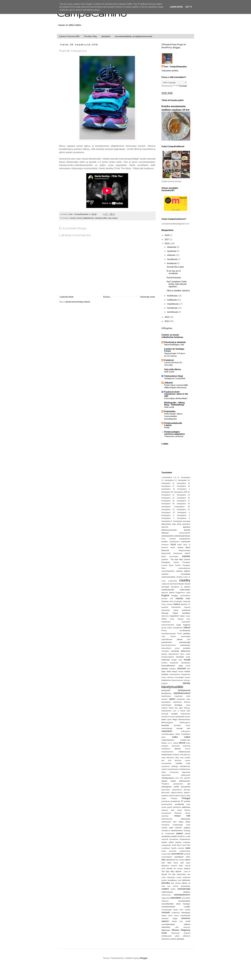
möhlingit (174, 766)
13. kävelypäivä (181, 480)
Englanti (165, 595)
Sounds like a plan (175, 267)
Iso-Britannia (185, 630)
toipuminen (171, 877)
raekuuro (164, 810)
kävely (186, 683)
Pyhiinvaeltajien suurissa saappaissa (174, 433)
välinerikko (165, 927)
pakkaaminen (184, 781)
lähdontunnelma (184, 719)
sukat (187, 848)
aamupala (186, 521)
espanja (179, 598)
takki (163, 863)
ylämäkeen (165, 939)
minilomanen (166, 754)
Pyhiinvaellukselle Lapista (173, 424)
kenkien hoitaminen (169, 663)
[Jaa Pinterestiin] (113, 214)
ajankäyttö (186, 524)
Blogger (143, 958)
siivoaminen (173, 839)
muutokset (165, 766)
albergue (165, 533)
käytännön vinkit (182, 696)
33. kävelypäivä (180, 512)
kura (174, 680)
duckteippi (165, 587)
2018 (167, 235)
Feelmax (165, 601)
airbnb (179, 524)
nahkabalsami (185, 766)
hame (176, 610)
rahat (172, 810)
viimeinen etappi (169, 918)
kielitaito (164, 669)
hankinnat (186, 610)
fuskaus (170, 604)
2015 (167, 317)
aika (174, 524)
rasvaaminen (166, 813)
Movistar (178, 760)
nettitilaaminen (184, 769)
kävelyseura (166, 693)
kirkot (169, 671)
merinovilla (176, 746)
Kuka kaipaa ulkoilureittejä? (175, 398)
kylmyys (187, 680)
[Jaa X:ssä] (108, 214)
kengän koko (176, 660)
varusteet (175, 897)
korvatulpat (179, 677)
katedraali (165, 660)
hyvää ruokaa (166, 628)
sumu (163, 851)
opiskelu (187, 778)
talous (176, 863)
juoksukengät (184, 642)
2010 (185, 492)
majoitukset (166, 731)
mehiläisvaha (185, 740)
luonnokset (165, 717)
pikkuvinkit (165, 793)
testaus (187, 868)
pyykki (169, 807)
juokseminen (166, 642)
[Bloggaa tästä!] (106, 214)
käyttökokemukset (182, 693)
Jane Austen (168, 636)
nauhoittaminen (173, 769)
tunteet (164, 880)
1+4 (174, 477)
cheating (179, 577)
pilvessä (172, 796)
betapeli (180, 547)
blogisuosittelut (184, 550)
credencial (165, 584)
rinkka (187, 822)
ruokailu (164, 828)
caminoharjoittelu (167, 571)
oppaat (164, 781)
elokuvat (164, 593)
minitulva (176, 755)
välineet (187, 924)
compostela (172, 581)
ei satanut (185, 587)
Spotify (174, 848)
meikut (175, 743)
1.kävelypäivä (166, 477)
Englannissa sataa (183, 593)
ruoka (188, 825)
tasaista (174, 866)
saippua (187, 828)
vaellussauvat (167, 892)
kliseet (180, 671)
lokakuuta (172, 247)
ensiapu (174, 595)
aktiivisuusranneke (169, 530)
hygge (178, 625)
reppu (181, 822)
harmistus (165, 616)
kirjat (163, 671)
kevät (188, 666)
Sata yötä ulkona (172, 369)
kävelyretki (165, 690)
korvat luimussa (167, 677)
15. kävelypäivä (179, 483)
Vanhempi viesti (147, 297)
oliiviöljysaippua (167, 778)
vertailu (187, 910)
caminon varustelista (175, 574)
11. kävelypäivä (184, 477)
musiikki (179, 763)
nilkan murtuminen (169, 772)
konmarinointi (175, 674)
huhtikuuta (172, 300)
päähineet (186, 807)
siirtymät (164, 839)
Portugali (186, 798)
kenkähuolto (185, 663)
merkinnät (186, 746)
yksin (177, 936)
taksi (169, 863)
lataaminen (181, 699)
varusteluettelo (184, 901)
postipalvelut (175, 801)
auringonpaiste (184, 539)
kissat (174, 671)
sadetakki (178, 828)
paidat (173, 781)
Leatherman (177, 702)
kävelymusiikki (101, 218)
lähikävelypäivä (167, 722)
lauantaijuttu (166, 702)
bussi (163, 556)
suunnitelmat (177, 854)
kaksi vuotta (185, 654)
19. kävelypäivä (180, 489)
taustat (187, 866)
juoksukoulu (185, 645)
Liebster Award (167, 708)
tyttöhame (186, 880)
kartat (188, 657)
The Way (172, 874)
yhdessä (187, 933)
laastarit (164, 699)
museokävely (166, 763)
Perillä (166, 427)
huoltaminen (166, 622)
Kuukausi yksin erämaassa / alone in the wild (176, 394)
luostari (187, 717)
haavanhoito (176, 607)
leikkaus (187, 702)
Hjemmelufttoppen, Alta (174, 344)
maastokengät (166, 728)
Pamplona (165, 784)
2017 (167, 239)
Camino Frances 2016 (69, 36)
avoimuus (165, 545)
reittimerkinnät (166, 819)
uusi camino (172, 886)
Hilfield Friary (167, 619)
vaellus (173, 889)
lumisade (164, 714)
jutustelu (186, 648)
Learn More (176, 7)
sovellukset (165, 848)
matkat (187, 737)
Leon (188, 705)
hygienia (186, 625)
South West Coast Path (181, 845)
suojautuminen (184, 851)
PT (182, 801)
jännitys (164, 654)
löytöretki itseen (182, 725)
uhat (172, 883)
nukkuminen (166, 775)
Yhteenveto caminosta (173, 436)
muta (188, 763)
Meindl (182, 743)
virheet (174, 921)
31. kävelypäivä (179, 509)
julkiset (179, 639)
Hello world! (169, 372)
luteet (163, 719)
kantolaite (180, 657)
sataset (179, 833)
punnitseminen (166, 804)
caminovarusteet (168, 577)
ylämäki (173, 939)
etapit (188, 598)
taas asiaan (113, 218)
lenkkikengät (166, 705)
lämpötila (165, 725)
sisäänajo (186, 842)
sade (171, 828)
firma (171, 601)
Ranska (187, 810)
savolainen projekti (169, 836)
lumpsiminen (185, 714)
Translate (182, 86)
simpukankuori (184, 839)
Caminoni (169, 360)
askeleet (172, 539)
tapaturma (165, 866)
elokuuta (171, 255)
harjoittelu (186, 613)
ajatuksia (186, 527)
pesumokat (165, 790)
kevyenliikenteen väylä (172, 666)
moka (163, 758)
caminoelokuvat (184, 568)
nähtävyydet (185, 775)
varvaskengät (166, 910)
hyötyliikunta (178, 628)
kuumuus (179, 680)
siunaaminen (166, 845)
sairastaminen (177, 830)
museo (187, 760)
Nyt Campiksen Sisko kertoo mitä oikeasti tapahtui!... (177, 284)
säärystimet (170, 860)
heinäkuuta (172, 259)
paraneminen (178, 784)
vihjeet (163, 916)
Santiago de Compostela (174, 378)
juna (188, 639)
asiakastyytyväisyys (182, 536)
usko (163, 886)
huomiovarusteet (167, 625)
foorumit (186, 601)
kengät (187, 660)
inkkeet (187, 627)
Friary (163, 604)
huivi (188, 619)
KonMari (164, 674)
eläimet (172, 593)
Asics (163, 539)
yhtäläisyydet (166, 936)
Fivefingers (178, 601)
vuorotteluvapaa (168, 924)
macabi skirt (183, 728)
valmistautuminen (182, 895)
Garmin (184, 604)
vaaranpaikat (185, 886)
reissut (177, 816)
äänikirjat (180, 939)
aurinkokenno (174, 542)
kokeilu (187, 671)
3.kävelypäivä (179, 507)
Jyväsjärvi (165, 651)
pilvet (178, 796)
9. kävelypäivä (176, 521)
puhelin (187, 801)
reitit (188, 816)
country (73, 218)
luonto (172, 717)
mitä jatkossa (185, 755)
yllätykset (186, 936)
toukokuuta (172, 296)
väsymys (186, 927)
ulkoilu (184, 883)
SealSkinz (181, 836)
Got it (188, 7)
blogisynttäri (166, 553)
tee (174, 868)
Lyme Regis (172, 719)
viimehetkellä (185, 916)
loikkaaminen (166, 711)
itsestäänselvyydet (168, 634)
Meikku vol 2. (166, 743)
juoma (177, 648)
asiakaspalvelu (167, 536)
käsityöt (164, 683)
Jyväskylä (175, 651)
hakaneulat (165, 610)
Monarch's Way (173, 758)
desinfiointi (174, 584)
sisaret (164, 842)
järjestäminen (174, 654)
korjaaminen (185, 674)
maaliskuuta (173, 304)
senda (188, 836)
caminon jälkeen (183, 571)
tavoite (169, 868)
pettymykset (177, 790)
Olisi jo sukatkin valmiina (178, 290)
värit (176, 927)
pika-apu (187, 790)
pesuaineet (185, 787)
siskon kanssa (175, 842)
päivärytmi (177, 807)
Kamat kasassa (174, 277)
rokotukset (165, 825)
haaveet (187, 607)
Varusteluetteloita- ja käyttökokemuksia (133, 36)
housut (180, 619)
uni (189, 883)
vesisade (165, 912)
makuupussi (185, 731)
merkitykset (165, 749)
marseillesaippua (167, 734)
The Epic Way (90, 36)
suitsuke (181, 848)
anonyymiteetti (184, 533)
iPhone (164, 631)
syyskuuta (172, 251)
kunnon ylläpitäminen (85, 218)
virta (181, 921)
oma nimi (179, 778)
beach (173, 547)
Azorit (173, 544)
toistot (179, 877)
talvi (182, 863)
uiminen (178, 883)
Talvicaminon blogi (173, 376)
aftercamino (166, 524)
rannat (179, 810)
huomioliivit (186, 622)
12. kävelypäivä (167, 480)
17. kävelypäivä (179, 486)
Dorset (187, 584)
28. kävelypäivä (179, 504)
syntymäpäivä (166, 857)
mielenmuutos (184, 752)
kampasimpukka (167, 657)
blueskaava (177, 553)
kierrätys (172, 669)
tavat (163, 868)
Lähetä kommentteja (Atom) (77, 302)
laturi (188, 699)
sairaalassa (165, 831)
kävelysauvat (184, 690)
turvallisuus (172, 880)
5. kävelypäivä (179, 515)
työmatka (165, 883)
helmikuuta (172, 308)
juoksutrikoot (166, 648)
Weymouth (175, 933)
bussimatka (174, 556)
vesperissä (176, 913)
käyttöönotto (166, 696)
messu (187, 749)
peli (188, 784)
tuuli (179, 880)
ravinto (187, 813)
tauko (181, 866)
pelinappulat (166, 787)
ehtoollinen (175, 587)
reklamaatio (185, 819)
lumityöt (174, 714)
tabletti (187, 860)
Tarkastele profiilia (169, 71)
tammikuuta (172, 312)
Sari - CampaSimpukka (175, 66)
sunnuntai (172, 851)
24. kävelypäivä (179, 498)
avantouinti (185, 541)
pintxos (183, 796)
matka (175, 737)
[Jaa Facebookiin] (111, 214)
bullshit (187, 553)
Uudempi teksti (66, 297)
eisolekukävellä (167, 590)
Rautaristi (178, 813)
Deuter (181, 584)
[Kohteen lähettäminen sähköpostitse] (103, 214)
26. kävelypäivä (179, 501)
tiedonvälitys (181, 874)
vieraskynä (185, 912)
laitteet (172, 699)
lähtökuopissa (185, 722)
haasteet (164, 607)
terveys (180, 868)
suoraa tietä (165, 854)
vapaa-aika (165, 898)
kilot (188, 669)
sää (163, 860)
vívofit (187, 921)
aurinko (164, 541)
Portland (174, 798)
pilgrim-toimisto (177, 793)
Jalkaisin (168, 383)
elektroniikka (185, 590)
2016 (167, 243)
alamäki (187, 530)
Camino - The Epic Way (172, 559)
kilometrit (181, 668)
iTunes (179, 634)
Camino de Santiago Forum (174, 350)
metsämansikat (167, 752)
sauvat (187, 833)
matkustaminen (167, 740)
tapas (188, 863)
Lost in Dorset (179, 711)
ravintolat (164, 816)
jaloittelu (186, 633)
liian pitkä (179, 708)
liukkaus (187, 708)
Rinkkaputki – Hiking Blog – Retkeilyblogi (174, 404)
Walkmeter (165, 930)
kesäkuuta (172, 263)
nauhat (164, 769)
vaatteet (165, 889)
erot (171, 598)
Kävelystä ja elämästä (175, 342)
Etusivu (106, 297)
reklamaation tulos (169, 822)
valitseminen (166, 895)
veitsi (181, 910)
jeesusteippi (185, 636)
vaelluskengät (183, 889)
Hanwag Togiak (169, 613)
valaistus (186, 892)
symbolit (187, 854)
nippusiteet (186, 772)
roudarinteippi (178, 825)
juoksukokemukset (168, 645)
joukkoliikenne (166, 639)
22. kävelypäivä (179, 495)
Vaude (175, 910)
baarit (180, 545)
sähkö (188, 857)
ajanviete (164, 527)
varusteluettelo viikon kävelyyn (175, 904)
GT (189, 604)
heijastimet (174, 616)
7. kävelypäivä (179, 518)
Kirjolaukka (169, 411)
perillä (176, 787)
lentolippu (178, 705)
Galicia (176, 604)
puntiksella (179, 804)
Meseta (178, 749)
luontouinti (180, 717)
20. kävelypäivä (177, 492)
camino (186, 556)
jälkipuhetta (185, 651)
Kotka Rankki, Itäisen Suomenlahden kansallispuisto (173, 416)
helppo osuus (185, 616)
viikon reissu (173, 916)
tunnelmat (186, 877)
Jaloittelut (105, 36)
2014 (167, 321)
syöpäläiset (179, 857)
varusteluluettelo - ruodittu (175, 907)
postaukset (165, 801)
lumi (188, 711)
